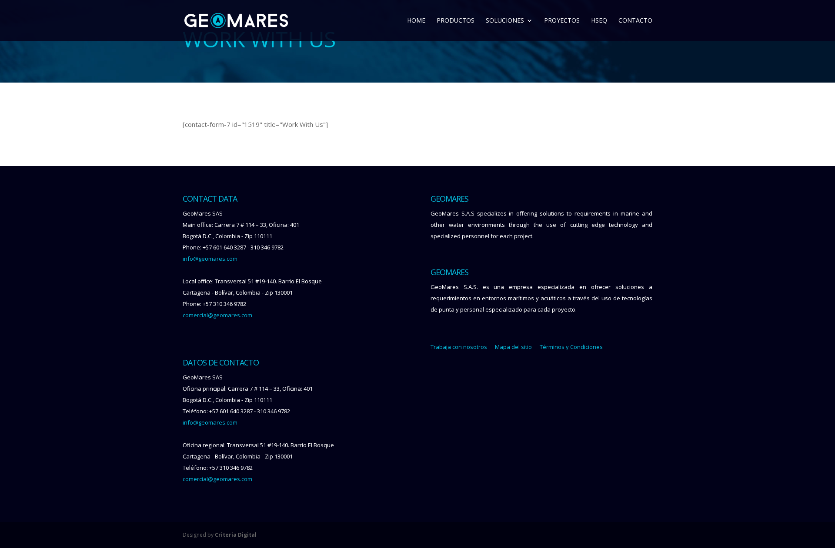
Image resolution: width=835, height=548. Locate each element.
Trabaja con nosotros (459, 347)
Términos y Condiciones (571, 347)
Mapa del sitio (513, 347)
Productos (455, 20)
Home (416, 20)
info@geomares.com (210, 258)
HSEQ (599, 20)
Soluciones (505, 20)
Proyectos (562, 20)
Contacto (635, 20)
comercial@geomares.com (217, 315)
